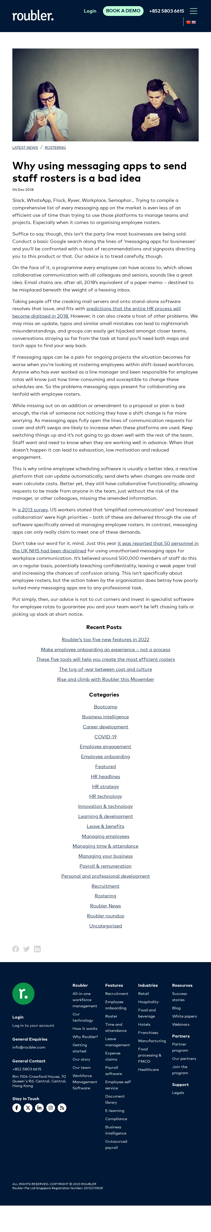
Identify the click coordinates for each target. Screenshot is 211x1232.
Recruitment (105, 886)
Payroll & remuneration (105, 866)
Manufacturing (152, 1040)
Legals (178, 1092)
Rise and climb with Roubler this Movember (105, 679)
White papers (184, 1015)
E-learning (114, 1110)
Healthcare (148, 1069)
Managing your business (105, 856)
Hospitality (148, 1001)
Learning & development (105, 816)
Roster (111, 1015)
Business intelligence (105, 716)
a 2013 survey (33, 509)
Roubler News (105, 905)
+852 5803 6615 (166, 10)
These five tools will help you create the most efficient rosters (105, 659)
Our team (82, 1067)
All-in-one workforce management (85, 999)
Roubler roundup (105, 915)
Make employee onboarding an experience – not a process (105, 649)
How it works (85, 1028)
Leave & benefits (105, 826)
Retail (143, 993)
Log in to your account (33, 1025)
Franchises (148, 1032)
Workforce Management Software (85, 1081)
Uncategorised (105, 925)
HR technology (105, 796)
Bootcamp (105, 706)
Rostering (55, 147)
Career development (105, 726)
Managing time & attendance (105, 846)
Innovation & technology (105, 806)
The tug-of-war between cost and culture (105, 669)
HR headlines (105, 776)
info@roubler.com (28, 1046)
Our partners (184, 1058)
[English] (193, 22)
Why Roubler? (85, 1036)
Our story (81, 1059)
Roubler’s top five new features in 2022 (105, 639)
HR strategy (105, 786)
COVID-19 (105, 736)
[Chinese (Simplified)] (188, 22)
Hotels (144, 1024)
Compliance (116, 1118)
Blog (176, 1007)
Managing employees (105, 836)
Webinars (180, 1024)
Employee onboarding (105, 756)
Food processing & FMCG (150, 1054)
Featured (105, 766)
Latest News (25, 147)
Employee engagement (105, 746)
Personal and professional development (105, 876)
